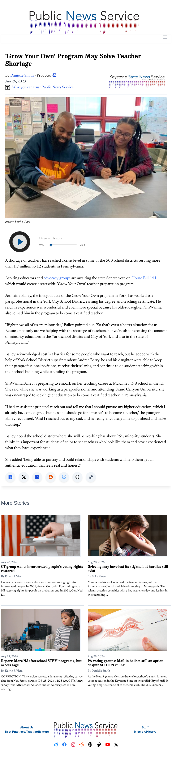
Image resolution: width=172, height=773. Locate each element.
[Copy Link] (91, 477)
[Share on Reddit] (51, 477)
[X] (116, 744)
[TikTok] (99, 744)
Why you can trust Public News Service (42, 87)
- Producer (31, 76)
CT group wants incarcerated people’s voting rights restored (42, 568)
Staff (145, 727)
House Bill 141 (144, 278)
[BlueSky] (56, 744)
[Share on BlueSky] (64, 477)
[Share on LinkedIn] (37, 477)
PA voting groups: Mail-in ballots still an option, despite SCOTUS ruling (126, 663)
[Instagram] (73, 744)
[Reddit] (81, 744)
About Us (27, 727)
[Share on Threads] (77, 477)
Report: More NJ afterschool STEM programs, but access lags (41, 663)
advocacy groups (57, 278)
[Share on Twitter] (24, 477)
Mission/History (145, 731)
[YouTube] (107, 744)
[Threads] (90, 744)
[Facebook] (64, 744)
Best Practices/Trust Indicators (27, 731)
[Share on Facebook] (10, 477)
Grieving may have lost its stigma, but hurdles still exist (128, 568)
